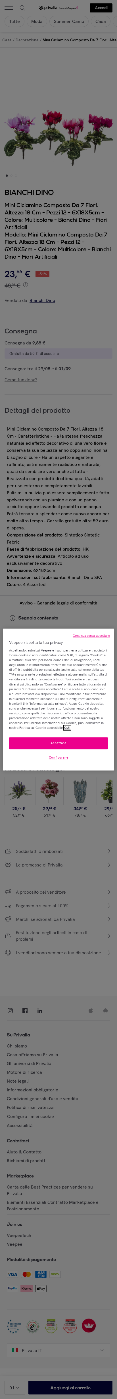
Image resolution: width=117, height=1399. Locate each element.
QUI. (67, 728)
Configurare (58, 757)
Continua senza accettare (91, 636)
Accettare (58, 743)
